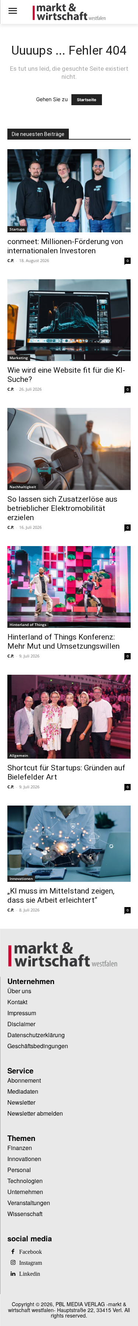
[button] (13, 1313)
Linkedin (29, 1274)
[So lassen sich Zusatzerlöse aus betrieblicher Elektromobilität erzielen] (69, 449)
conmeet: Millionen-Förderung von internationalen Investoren (65, 246)
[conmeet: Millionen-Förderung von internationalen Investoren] (69, 190)
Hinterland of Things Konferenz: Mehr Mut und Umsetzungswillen (64, 642)
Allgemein (19, 755)
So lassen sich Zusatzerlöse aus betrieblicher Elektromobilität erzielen (62, 508)
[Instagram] (12, 1262)
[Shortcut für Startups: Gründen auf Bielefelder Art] (69, 717)
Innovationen (21, 878)
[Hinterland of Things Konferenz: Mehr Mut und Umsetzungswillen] (69, 587)
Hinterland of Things (28, 624)
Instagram (30, 1263)
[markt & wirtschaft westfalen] (69, 12)
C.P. (10, 260)
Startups (17, 229)
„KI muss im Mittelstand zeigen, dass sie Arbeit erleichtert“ (60, 896)
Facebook (30, 1252)
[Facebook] (12, 1251)
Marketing (19, 357)
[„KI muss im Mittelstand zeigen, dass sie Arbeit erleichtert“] (69, 843)
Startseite (86, 99)
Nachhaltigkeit (23, 486)
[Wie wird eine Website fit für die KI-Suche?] (69, 320)
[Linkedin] (12, 1273)
